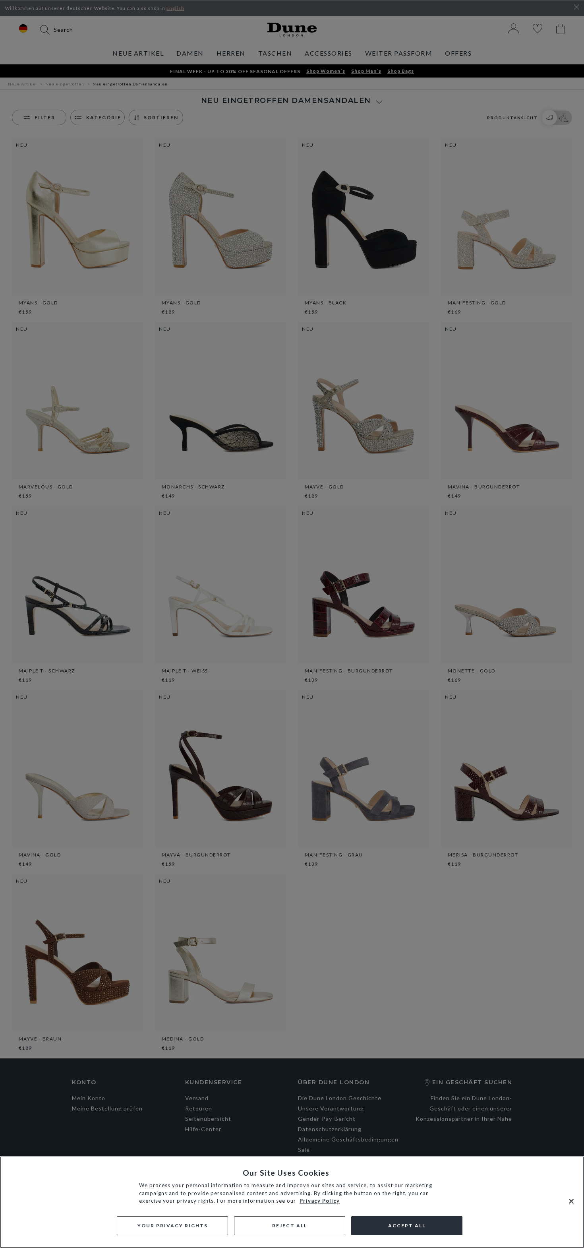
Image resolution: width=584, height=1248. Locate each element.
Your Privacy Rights (172, 1226)
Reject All (289, 1226)
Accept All (406, 1226)
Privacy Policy (320, 1201)
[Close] (571, 1201)
